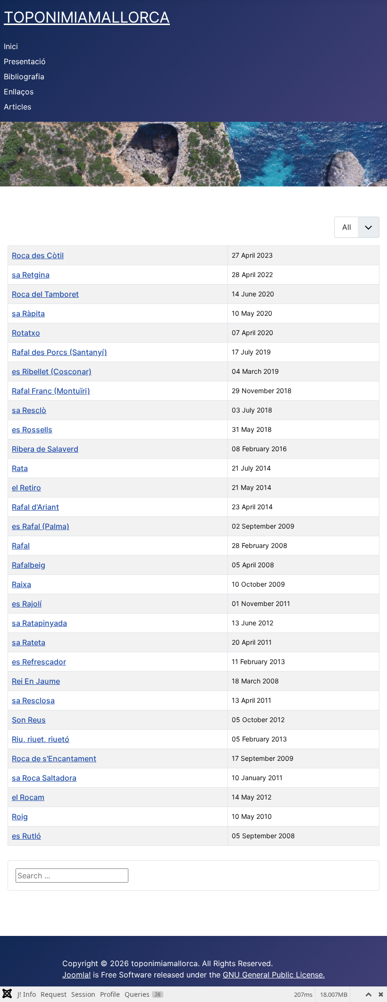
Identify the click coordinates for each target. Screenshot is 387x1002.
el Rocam (28, 797)
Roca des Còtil (38, 255)
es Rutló (26, 836)
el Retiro (26, 487)
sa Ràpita (28, 313)
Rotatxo (26, 332)
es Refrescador (39, 661)
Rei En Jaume (36, 681)
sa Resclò (29, 410)
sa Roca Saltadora (44, 778)
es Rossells (32, 429)
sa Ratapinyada (39, 623)
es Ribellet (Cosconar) (52, 371)
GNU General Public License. (274, 974)
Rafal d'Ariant (35, 507)
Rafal (21, 545)
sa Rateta (28, 642)
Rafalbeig (28, 565)
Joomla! (76, 974)
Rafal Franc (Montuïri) (51, 391)
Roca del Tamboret (45, 294)
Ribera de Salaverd (45, 449)
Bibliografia (24, 76)
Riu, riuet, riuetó (40, 739)
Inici (11, 46)
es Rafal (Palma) (40, 526)
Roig (20, 816)
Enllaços (19, 91)
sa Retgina (31, 274)
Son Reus (29, 719)
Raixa (21, 584)
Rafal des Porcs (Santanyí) (59, 352)
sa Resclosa (33, 700)
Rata (20, 468)
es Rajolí (27, 603)
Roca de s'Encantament (54, 758)
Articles (17, 106)
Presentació (25, 61)
